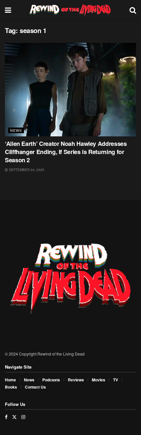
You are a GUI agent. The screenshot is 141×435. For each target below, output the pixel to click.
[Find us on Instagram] (23, 417)
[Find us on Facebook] (6, 417)
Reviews (76, 380)
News (16, 130)
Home (10, 380)
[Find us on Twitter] (14, 417)
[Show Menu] (8, 10)
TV (115, 380)
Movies (98, 380)
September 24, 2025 (26, 169)
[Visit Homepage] (70, 9)
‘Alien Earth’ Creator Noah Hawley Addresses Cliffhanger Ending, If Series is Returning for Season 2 (66, 151)
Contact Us (35, 387)
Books (11, 387)
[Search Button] (133, 10)
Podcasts (51, 380)
